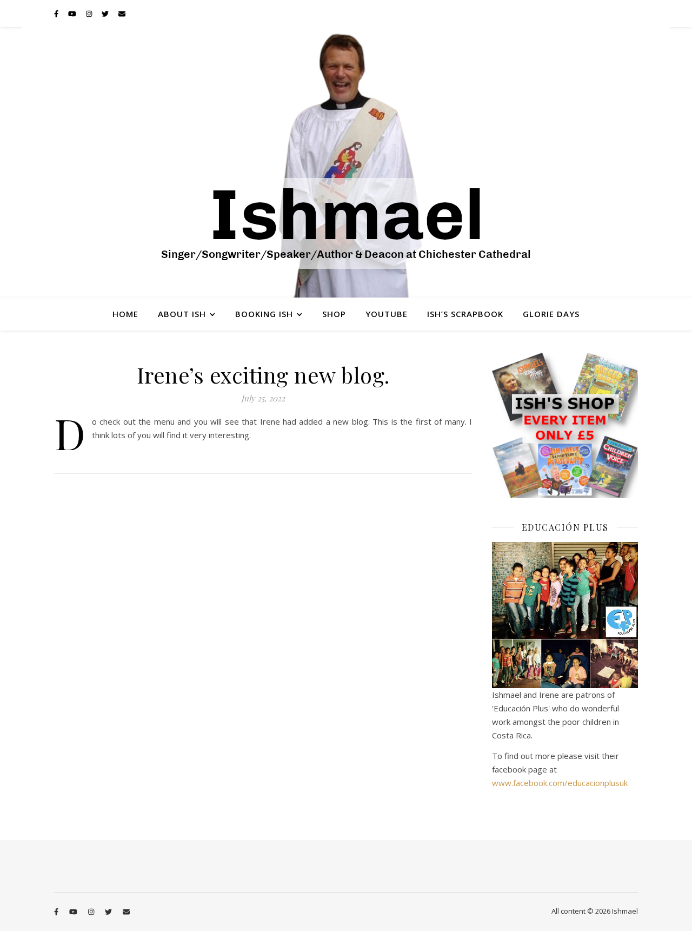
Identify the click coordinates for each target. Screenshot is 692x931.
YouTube (386, 313)
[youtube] (73, 13)
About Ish (182, 313)
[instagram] (90, 13)
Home (125, 313)
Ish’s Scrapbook (465, 313)
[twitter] (106, 13)
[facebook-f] (57, 13)
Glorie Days (551, 313)
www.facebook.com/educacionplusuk (560, 782)
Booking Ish (264, 313)
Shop (334, 313)
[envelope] (121, 13)
